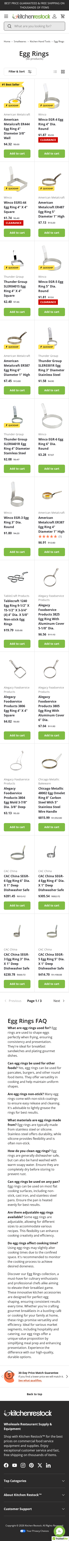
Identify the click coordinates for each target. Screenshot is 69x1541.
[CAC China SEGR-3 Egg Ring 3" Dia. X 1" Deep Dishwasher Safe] (17, 931)
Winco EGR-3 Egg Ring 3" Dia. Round (16, 522)
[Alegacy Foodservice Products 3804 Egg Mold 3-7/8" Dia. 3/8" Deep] (17, 761)
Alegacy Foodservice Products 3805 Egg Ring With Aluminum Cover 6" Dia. (51, 708)
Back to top (34, 1394)
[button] (63, 16)
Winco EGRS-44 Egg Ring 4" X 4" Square (16, 207)
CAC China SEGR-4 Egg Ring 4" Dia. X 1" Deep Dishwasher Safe (51, 883)
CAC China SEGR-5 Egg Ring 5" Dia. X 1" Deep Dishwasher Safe (51, 961)
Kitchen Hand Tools (40, 41)
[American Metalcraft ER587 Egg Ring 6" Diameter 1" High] (17, 337)
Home (7, 41)
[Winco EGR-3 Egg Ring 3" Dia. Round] (17, 494)
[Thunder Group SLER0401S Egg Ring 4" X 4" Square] (17, 258)
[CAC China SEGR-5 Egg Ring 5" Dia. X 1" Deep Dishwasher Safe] (51, 931)
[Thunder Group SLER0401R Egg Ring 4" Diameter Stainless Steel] (17, 415)
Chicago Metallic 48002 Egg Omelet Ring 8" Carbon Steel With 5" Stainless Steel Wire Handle (51, 800)
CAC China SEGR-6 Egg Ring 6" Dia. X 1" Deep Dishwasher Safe (17, 883)
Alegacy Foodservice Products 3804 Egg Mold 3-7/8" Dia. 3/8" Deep (15, 797)
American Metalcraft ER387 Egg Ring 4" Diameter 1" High (51, 525)
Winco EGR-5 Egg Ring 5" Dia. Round (50, 286)
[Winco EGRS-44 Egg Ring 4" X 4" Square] (17, 179)
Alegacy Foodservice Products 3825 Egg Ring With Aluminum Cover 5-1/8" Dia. (51, 616)
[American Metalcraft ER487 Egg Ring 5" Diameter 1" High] (51, 179)
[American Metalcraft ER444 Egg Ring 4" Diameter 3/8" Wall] (17, 96)
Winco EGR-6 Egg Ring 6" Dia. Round (50, 444)
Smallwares (20, 41)
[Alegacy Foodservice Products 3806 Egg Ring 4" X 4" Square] (17, 669)
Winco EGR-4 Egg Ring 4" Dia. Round (50, 124)
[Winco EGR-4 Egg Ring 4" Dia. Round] (51, 96)
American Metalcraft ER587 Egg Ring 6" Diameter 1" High (17, 368)
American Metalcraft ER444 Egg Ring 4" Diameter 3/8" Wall (17, 128)
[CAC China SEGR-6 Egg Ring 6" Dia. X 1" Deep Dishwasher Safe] (17, 852)
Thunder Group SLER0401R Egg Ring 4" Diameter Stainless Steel (17, 446)
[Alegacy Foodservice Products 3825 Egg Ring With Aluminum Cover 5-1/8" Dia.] (51, 577)
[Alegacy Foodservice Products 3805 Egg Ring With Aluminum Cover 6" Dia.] (51, 669)
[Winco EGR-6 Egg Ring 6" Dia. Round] (51, 415)
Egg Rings (59, 41)
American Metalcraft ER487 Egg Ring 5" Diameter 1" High (51, 209)
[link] (14, 1001)
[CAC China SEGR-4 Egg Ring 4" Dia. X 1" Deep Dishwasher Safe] (51, 852)
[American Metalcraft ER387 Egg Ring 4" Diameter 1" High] (51, 494)
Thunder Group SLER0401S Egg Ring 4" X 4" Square (15, 289)
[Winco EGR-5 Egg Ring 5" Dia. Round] (51, 258)
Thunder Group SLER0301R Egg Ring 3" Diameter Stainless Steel (51, 368)
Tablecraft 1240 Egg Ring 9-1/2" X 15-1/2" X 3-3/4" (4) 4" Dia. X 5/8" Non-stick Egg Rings (16, 612)
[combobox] (34, 26)
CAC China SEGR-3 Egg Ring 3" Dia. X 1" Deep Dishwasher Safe (17, 961)
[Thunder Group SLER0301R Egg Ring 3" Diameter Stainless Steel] (51, 337)
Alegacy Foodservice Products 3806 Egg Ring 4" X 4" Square (16, 706)
